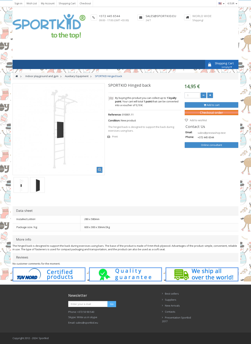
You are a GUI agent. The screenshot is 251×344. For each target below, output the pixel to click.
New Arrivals (172, 305)
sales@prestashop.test (212, 133)
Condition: (114, 120)
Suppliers (170, 299)
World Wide (202, 16)
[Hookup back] (21, 185)
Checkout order (211, 112)
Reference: (114, 114)
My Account (48, 3)
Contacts (170, 311)
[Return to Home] (16, 76)
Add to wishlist (198, 120)
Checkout (85, 3)
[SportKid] (49, 26)
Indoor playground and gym (41, 76)
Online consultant (211, 145)
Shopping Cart (67, 3)
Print (115, 136)
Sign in (18, 3)
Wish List (31, 3)
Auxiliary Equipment (76, 76)
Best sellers (172, 293)
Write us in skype (87, 317)
